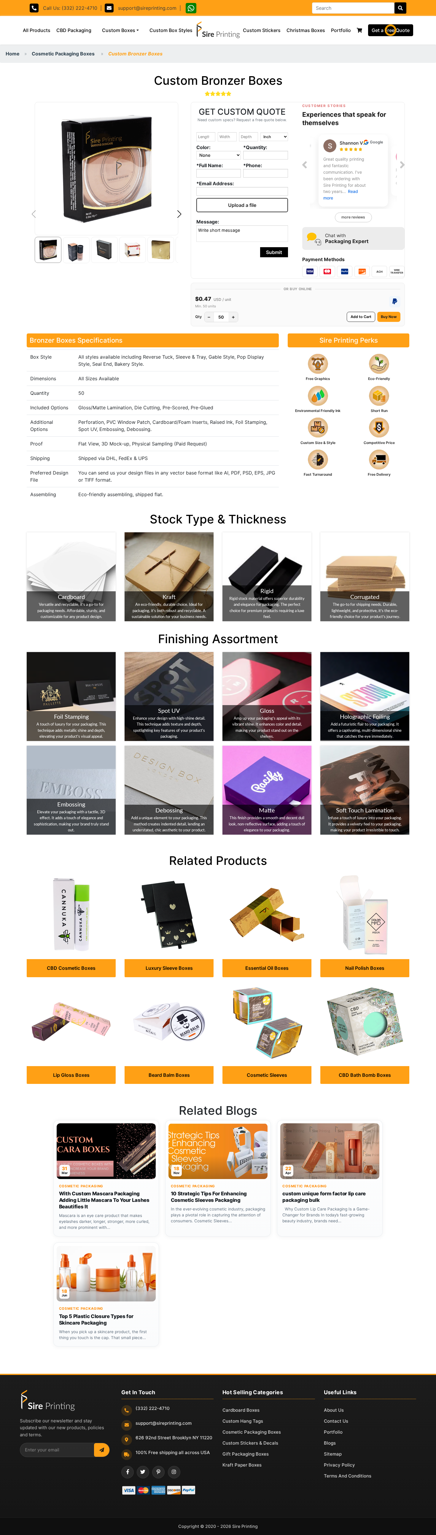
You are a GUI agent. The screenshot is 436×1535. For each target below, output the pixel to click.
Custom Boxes (118, 30)
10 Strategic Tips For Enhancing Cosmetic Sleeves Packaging (209, 1197)
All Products (38, 30)
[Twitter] (143, 1472)
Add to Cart (361, 316)
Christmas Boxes (306, 30)
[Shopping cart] (359, 30)
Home (13, 54)
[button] (179, 214)
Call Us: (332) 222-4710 (68, 8)
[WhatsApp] (191, 9)
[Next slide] (402, 164)
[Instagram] (174, 1472)
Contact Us (336, 1421)
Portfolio (341, 30)
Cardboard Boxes (241, 1410)
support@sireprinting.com (145, 8)
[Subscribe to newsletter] (101, 1450)
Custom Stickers (262, 30)
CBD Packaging (73, 30)
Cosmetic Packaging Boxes (63, 54)
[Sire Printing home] (48, 1400)
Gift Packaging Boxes (245, 1454)
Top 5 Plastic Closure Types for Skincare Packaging (96, 1319)
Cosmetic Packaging (81, 1186)
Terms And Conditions (347, 1476)
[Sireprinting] (217, 30)
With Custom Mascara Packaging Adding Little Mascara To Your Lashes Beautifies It (104, 1200)
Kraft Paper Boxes (242, 1465)
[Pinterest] (158, 1472)
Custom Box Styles (172, 30)
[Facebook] (127, 1472)
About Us (334, 1410)
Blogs (330, 1443)
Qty (198, 316)
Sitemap (333, 1454)
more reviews (353, 217)
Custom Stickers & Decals (250, 1443)
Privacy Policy (339, 1465)
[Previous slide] (304, 164)
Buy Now (389, 316)
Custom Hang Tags (242, 1421)
